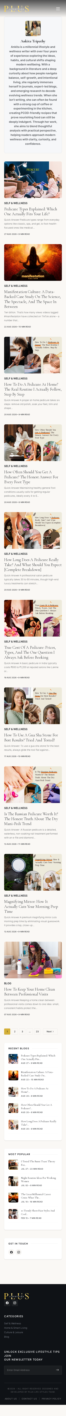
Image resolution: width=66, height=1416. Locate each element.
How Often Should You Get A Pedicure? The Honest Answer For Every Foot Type (31, 476)
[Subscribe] (57, 1370)
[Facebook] (11, 1252)
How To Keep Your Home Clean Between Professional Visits (29, 992)
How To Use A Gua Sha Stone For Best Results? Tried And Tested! (31, 737)
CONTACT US (29, 1399)
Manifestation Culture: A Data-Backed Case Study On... (37, 1074)
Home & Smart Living (15, 1327)
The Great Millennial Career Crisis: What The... (36, 1196)
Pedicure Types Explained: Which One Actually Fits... (38, 1057)
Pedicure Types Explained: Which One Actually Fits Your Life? (30, 211)
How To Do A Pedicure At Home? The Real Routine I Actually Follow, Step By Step (33, 389)
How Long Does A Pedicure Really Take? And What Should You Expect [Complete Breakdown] (33, 564)
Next (49, 1031)
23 (37, 1031)
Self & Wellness (15, 203)
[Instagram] (18, 1252)
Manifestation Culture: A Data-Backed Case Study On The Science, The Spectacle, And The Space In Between (32, 299)
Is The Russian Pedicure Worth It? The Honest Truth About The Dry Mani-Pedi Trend (31, 818)
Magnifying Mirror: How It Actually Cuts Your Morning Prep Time (31, 906)
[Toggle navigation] (58, 9)
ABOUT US (11, 1399)
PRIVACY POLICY (51, 1399)
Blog (7, 983)
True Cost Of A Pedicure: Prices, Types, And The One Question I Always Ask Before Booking (30, 652)
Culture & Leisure (13, 1332)
